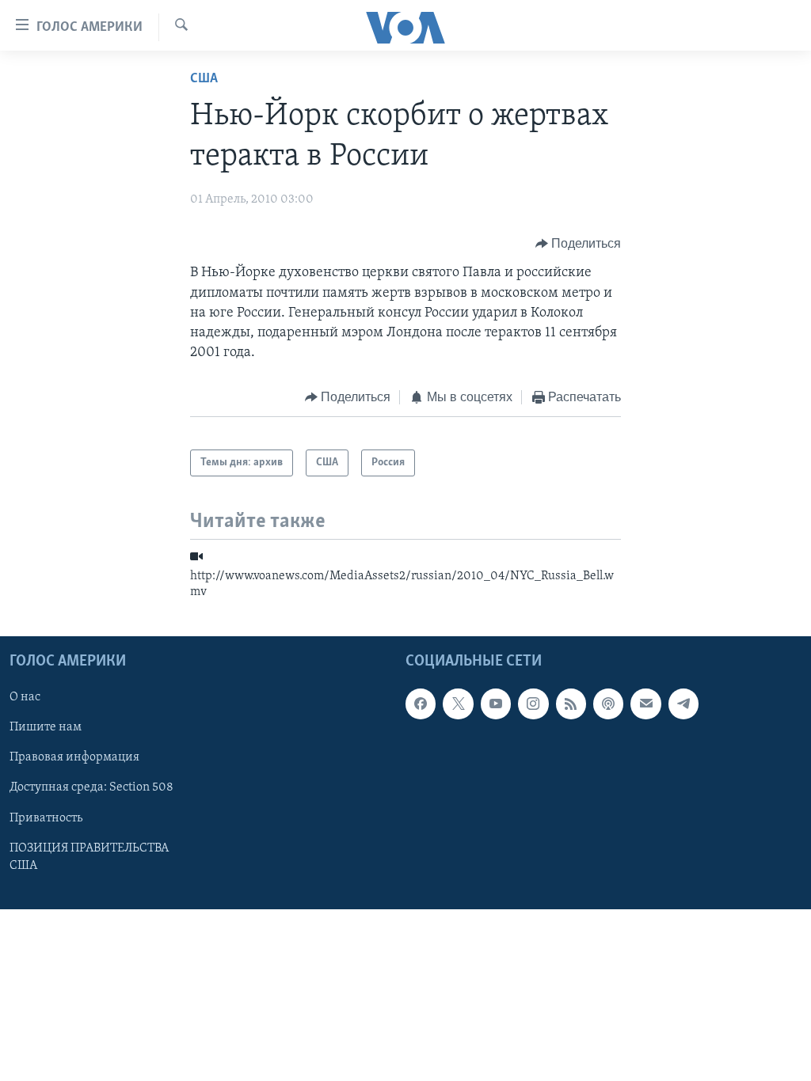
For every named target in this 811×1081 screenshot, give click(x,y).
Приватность (46, 818)
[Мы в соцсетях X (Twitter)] (458, 704)
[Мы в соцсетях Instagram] (533, 704)
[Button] (578, 243)
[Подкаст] (608, 704)
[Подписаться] (645, 704)
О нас (25, 698)
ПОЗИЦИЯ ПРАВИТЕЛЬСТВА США (89, 857)
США (204, 79)
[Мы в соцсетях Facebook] (421, 704)
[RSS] (571, 704)
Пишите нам (46, 728)
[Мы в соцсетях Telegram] (683, 704)
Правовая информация (74, 758)
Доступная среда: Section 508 (91, 788)
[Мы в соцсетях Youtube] (496, 704)
